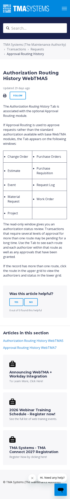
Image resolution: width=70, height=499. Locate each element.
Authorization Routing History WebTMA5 (33, 341)
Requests (37, 49)
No (31, 302)
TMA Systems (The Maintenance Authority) (34, 44)
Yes (16, 302)
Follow (17, 95)
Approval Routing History (25, 54)
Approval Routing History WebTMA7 (29, 348)
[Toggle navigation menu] (64, 8)
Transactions (16, 49)
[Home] (26, 8)
